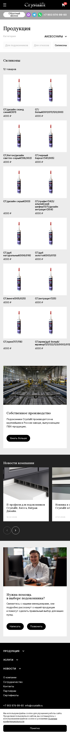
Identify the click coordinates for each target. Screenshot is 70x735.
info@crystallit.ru (34, 705)
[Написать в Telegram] (34, 15)
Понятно (35, 728)
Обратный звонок (14, 14)
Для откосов (41, 45)
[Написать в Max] (28, 15)
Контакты (8, 686)
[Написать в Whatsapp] (40, 15)
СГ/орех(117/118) (12, 341)
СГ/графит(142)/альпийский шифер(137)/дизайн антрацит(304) (46, 205)
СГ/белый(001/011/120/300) (49, 111)
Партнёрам (9, 690)
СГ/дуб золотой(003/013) (45, 254)
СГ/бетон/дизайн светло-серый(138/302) (17, 156)
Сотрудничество (13, 682)
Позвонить (36, 626)
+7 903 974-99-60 (55, 14)
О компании (9, 677)
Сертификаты (11, 695)
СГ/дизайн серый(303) (16, 201)
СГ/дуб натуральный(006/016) (17, 254)
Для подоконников (16, 45)
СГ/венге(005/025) (14, 298)
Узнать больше (18, 438)
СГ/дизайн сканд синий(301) (13, 111)
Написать (15, 626)
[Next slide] (16, 530)
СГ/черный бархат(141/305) (44, 156)
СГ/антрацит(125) (45, 298)
